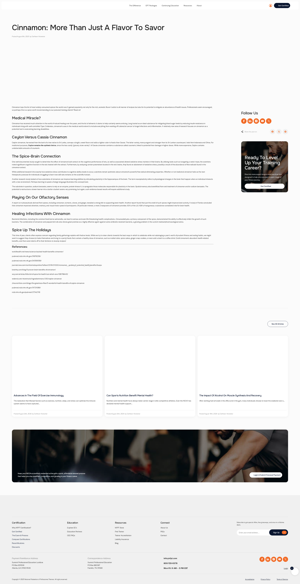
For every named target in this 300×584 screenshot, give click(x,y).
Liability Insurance (122, 539)
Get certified (17, 531)
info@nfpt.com (170, 558)
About (199, 5)
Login (286, 568)
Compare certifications (21, 539)
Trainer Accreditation (123, 535)
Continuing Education (170, 5)
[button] (272, 131)
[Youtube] (262, 121)
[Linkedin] (250, 121)
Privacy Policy (265, 579)
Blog (116, 543)
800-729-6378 (170, 563)
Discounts (16, 547)
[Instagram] (256, 121)
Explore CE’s (72, 527)
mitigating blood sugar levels (169, 123)
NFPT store (119, 527)
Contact (164, 535)
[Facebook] (244, 121)
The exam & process (20, 535)
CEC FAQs (71, 535)
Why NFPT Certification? (21, 527)
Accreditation (249, 579)
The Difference (135, 5)
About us (164, 527)
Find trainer (119, 531)
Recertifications (18, 543)
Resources (188, 5)
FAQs (163, 531)
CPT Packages (151, 5)
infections (143, 126)
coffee (168, 238)
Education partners (74, 531)
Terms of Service (282, 579)
